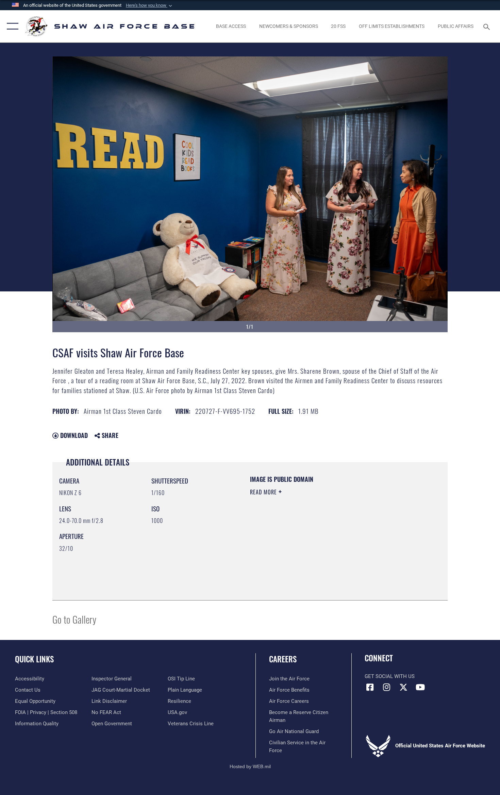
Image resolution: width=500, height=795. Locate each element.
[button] (149, 5)
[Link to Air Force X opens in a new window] (403, 687)
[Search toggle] (488, 26)
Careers (283, 659)
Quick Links (34, 659)
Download (73, 435)
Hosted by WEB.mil (250, 766)
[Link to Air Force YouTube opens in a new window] (420, 687)
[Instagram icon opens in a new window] (387, 687)
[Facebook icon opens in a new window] (370, 687)
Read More (264, 492)
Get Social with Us (390, 676)
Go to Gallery (74, 619)
